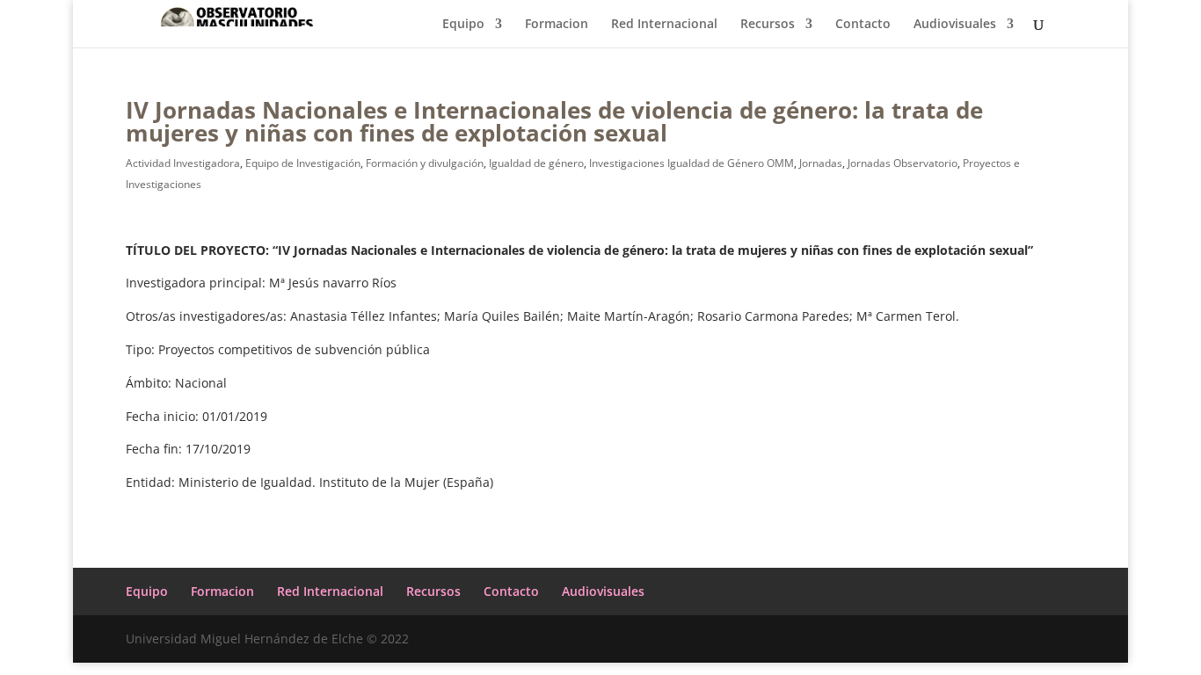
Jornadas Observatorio (902, 163)
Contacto (863, 25)
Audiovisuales (954, 25)
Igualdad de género (536, 163)
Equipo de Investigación (302, 163)
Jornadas (820, 163)
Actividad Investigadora (183, 163)
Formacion (556, 25)
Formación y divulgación (425, 163)
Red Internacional (664, 25)
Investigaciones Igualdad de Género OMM (691, 163)
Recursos (767, 25)
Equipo (463, 25)
